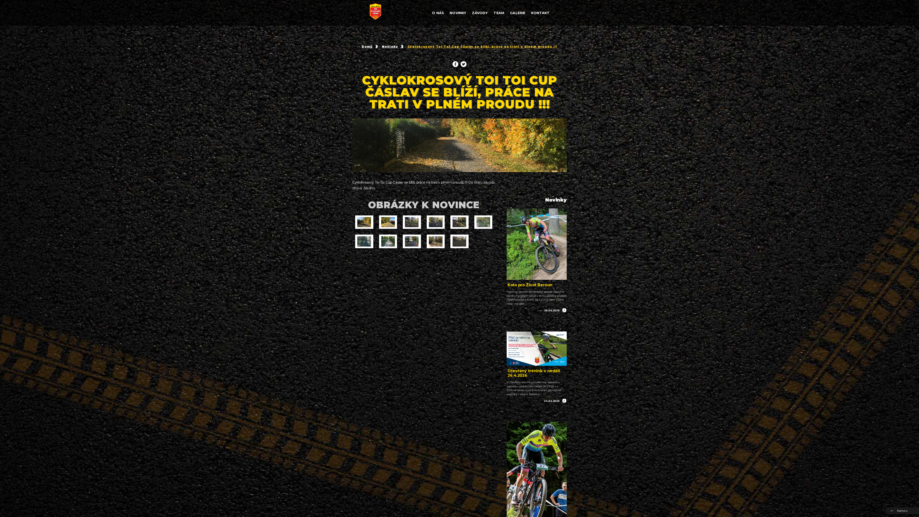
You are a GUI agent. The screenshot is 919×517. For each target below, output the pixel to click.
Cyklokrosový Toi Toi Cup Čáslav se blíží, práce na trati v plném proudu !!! (482, 46)
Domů (367, 46)
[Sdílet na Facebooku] (455, 64)
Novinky (390, 46)
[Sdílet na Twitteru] (463, 64)
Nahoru (902, 510)
